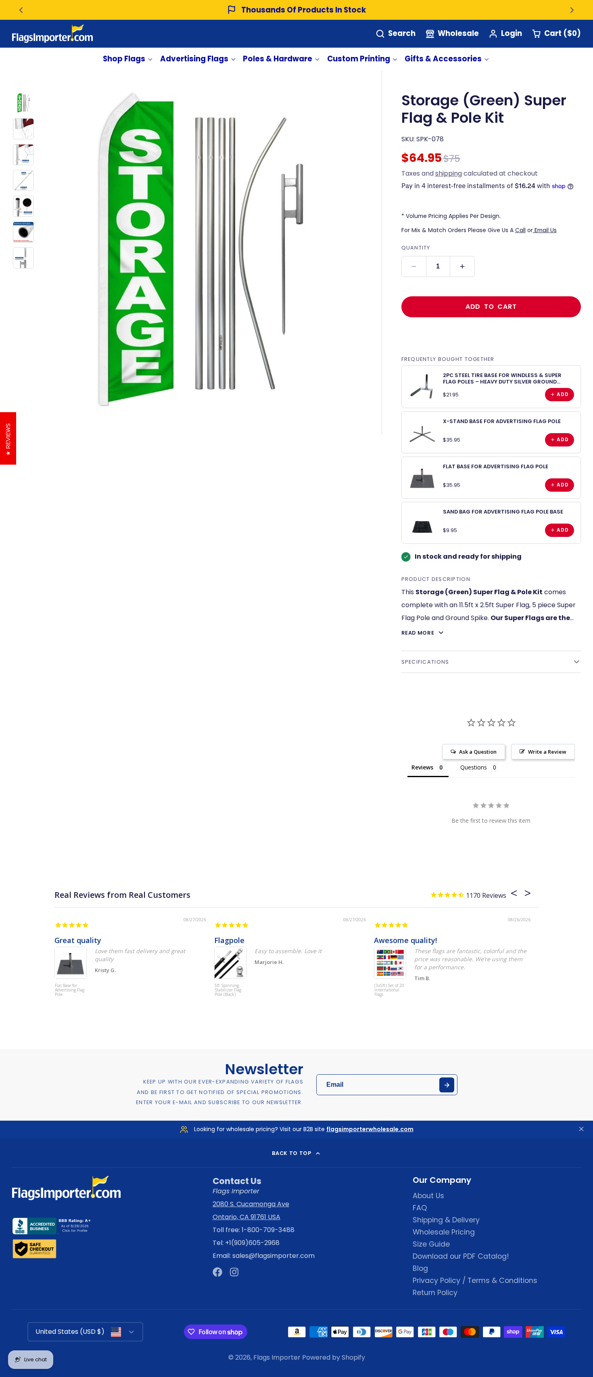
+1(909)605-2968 (252, 1242)
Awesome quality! (405, 940)
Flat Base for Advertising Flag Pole (495, 466)
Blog (420, 1268)
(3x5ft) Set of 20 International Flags (389, 990)
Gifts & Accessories (443, 59)
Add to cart (491, 306)
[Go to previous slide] (21, 10)
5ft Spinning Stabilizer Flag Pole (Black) (228, 990)
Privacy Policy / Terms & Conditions (475, 1280)
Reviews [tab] (422, 767)
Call (520, 230)
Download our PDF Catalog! (461, 1256)
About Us (428, 1195)
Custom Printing (358, 59)
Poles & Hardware (277, 59)
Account (505, 33)
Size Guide (431, 1244)
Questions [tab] (473, 767)
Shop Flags (124, 59)
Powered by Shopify (333, 1357)
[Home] (52, 34)
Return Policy (435, 1292)
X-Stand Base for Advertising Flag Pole (502, 421)
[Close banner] (581, 1129)
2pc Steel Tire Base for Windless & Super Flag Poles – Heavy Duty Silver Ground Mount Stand (502, 381)
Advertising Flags (194, 59)
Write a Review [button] (547, 751)
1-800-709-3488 (268, 1229)
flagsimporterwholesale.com (369, 1129)
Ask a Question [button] (478, 751)
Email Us (545, 230)
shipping (448, 173)
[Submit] (446, 1084)
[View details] (422, 386)
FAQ (420, 1207)
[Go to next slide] (572, 10)
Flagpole (229, 940)
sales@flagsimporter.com (273, 1255)
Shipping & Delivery (446, 1220)
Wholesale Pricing (444, 1232)
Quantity (415, 247)
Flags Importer (277, 1357)
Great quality (77, 940)
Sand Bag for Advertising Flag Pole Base (503, 511)
